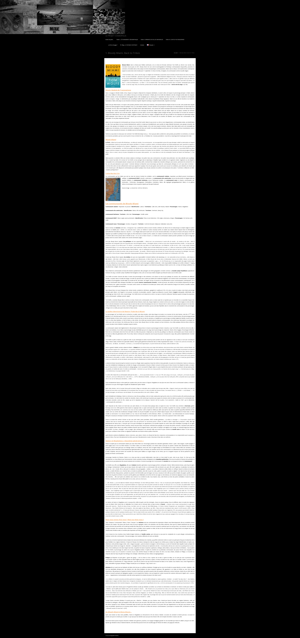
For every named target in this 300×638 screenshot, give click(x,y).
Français (151, 45)
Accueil (175, 53)
